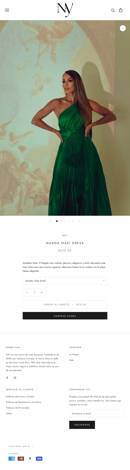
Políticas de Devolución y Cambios (23, 402)
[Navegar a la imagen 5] (73, 221)
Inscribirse (82, 424)
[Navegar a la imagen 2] (61, 221)
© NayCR (13, 453)
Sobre (9, 413)
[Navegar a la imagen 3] (65, 221)
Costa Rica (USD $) (19, 446)
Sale (71, 360)
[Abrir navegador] (7, 10)
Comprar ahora (65, 316)
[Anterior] (50, 221)
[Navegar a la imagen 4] (69, 221)
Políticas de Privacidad (17, 407)
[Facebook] (7, 378)
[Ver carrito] (120, 10)
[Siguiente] (79, 221)
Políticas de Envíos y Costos (20, 396)
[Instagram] (15, 378)
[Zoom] (123, 28)
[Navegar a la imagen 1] (57, 221)
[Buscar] (113, 10)
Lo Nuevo (74, 354)
